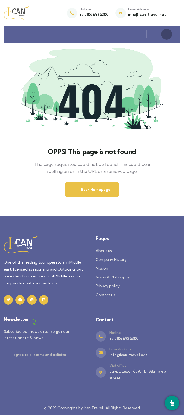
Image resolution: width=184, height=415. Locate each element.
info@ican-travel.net (147, 14)
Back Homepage (95, 189)
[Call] (172, 403)
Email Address (139, 9)
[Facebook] (20, 300)
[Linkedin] (43, 300)
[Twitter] (8, 300)
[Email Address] (120, 13)
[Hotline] (72, 13)
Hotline (85, 9)
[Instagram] (31, 300)
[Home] (16, 13)
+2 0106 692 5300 (94, 14)
